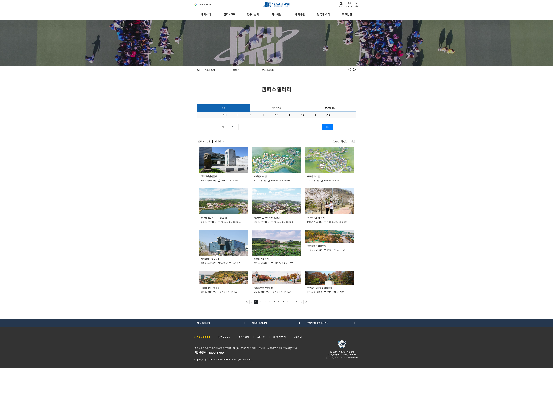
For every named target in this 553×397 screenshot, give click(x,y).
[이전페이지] (251, 302)
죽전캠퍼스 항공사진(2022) (267, 218)
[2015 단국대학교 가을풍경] (329, 277)
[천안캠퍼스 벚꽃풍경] (223, 242)
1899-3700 (216, 352)
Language (203, 4)
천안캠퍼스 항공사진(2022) (214, 218)
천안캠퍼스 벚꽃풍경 (210, 259)
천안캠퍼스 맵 (260, 176)
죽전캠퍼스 (277, 107)
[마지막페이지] (306, 302)
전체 (223, 107)
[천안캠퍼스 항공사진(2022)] (223, 201)
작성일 (344, 141)
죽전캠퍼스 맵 (313, 176)
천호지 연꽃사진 (261, 259)
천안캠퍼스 (330, 107)
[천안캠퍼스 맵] (276, 160)
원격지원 (298, 337)
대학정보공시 (224, 337)
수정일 (352, 141)
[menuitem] (205, 14)
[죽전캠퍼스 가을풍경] (329, 236)
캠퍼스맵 (261, 337)
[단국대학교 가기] (276, 4)
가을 (302, 115)
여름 (276, 115)
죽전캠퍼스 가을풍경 (316, 246)
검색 (327, 127)
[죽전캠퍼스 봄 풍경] (329, 201)
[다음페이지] (302, 302)
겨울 (328, 115)
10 (297, 301)
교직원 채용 (243, 337)
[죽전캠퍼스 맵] (329, 160)
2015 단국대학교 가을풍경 (319, 288)
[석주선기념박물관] (223, 160)
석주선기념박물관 (209, 176)
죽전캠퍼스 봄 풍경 (316, 218)
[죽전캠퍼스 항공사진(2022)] (276, 201)
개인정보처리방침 (202, 337)
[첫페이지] (247, 302)
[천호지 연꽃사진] (276, 242)
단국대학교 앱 (279, 337)
